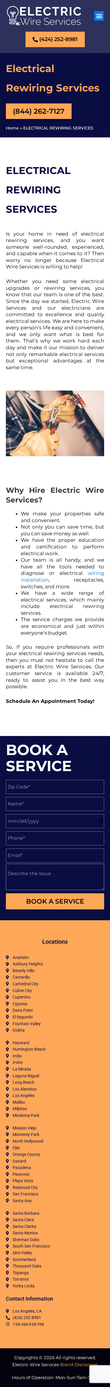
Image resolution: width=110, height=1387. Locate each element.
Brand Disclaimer (79, 1364)
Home (12, 128)
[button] (99, 16)
